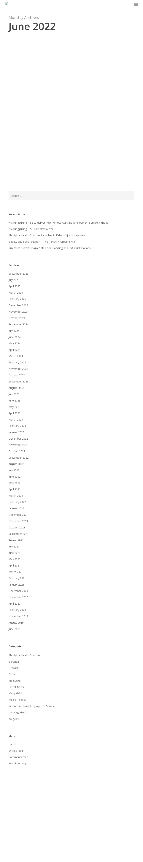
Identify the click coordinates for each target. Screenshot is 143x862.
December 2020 (18, 591)
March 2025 (16, 292)
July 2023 (14, 394)
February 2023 (17, 426)
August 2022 (16, 464)
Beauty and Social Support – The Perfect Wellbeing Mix (42, 241)
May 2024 (14, 343)
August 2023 (16, 388)
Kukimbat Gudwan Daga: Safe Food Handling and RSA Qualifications (50, 248)
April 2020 (14, 603)
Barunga (14, 661)
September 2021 (18, 534)
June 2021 (14, 553)
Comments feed (18, 757)
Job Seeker (15, 680)
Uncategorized (17, 712)
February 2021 (17, 578)
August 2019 (16, 622)
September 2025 (18, 273)
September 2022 (18, 457)
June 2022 (14, 476)
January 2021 (16, 584)
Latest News (19, 64)
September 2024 (18, 324)
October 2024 (17, 318)
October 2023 (17, 375)
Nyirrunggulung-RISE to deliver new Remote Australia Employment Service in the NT (59, 222)
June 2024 (14, 337)
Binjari (12, 674)
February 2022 (17, 502)
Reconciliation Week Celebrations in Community (64, 69)
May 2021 (14, 559)
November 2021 (18, 521)
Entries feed (16, 750)
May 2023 (14, 407)
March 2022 (16, 495)
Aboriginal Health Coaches (24, 655)
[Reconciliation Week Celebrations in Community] (71, 77)
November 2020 (18, 597)
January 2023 (16, 432)
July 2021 (14, 546)
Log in (12, 744)
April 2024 (14, 349)
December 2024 (18, 305)
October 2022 (17, 451)
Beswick (13, 668)
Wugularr (14, 719)
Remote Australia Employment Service (32, 706)
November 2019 (18, 616)
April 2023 (14, 413)
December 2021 (18, 514)
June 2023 (14, 400)
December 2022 (18, 438)
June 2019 (14, 629)
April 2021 (14, 565)
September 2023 (18, 381)
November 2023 (18, 369)
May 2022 (14, 483)
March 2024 (16, 356)
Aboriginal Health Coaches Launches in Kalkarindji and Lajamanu (47, 235)
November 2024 (18, 311)
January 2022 (16, 508)
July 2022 (14, 470)
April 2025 (14, 286)
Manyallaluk (16, 693)
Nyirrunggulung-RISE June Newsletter (31, 229)
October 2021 (17, 527)
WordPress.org (17, 763)
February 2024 (17, 362)
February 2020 (17, 610)
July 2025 (14, 280)
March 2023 (16, 419)
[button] (136, 4)
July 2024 (14, 330)
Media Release (17, 699)
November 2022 (18, 445)
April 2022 (14, 489)
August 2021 (16, 540)
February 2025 (17, 299)
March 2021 (16, 572)
